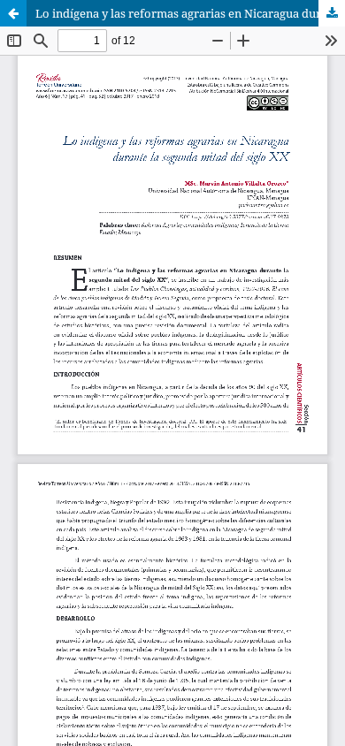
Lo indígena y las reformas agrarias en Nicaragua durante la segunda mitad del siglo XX (190, 13)
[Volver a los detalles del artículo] (13, 13)
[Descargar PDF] (331, 13)
